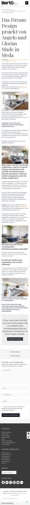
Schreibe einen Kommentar (16, 59)
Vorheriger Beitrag (15, 351)
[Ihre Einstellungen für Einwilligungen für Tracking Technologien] (27, 502)
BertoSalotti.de (6, 459)
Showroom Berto (6, 432)
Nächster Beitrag (15, 355)
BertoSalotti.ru (6, 461)
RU (16, 498)
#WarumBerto (6, 437)
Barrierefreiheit (15, 495)
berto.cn (4, 463)
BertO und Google (7, 440)
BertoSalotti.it (6, 452)
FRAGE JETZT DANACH (15, 339)
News (3, 439)
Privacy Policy (22, 493)
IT (2, 498)
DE (8, 498)
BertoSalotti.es (6, 456)
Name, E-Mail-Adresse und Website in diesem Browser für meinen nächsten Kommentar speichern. (13, 408)
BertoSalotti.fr (6, 458)
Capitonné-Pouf (22, 206)
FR (11, 498)
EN (5, 498)
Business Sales (6, 435)
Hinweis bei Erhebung (7, 503)
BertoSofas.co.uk (6, 454)
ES (13, 498)
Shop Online (5, 434)
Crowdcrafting (6, 444)
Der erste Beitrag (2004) (8, 442)
